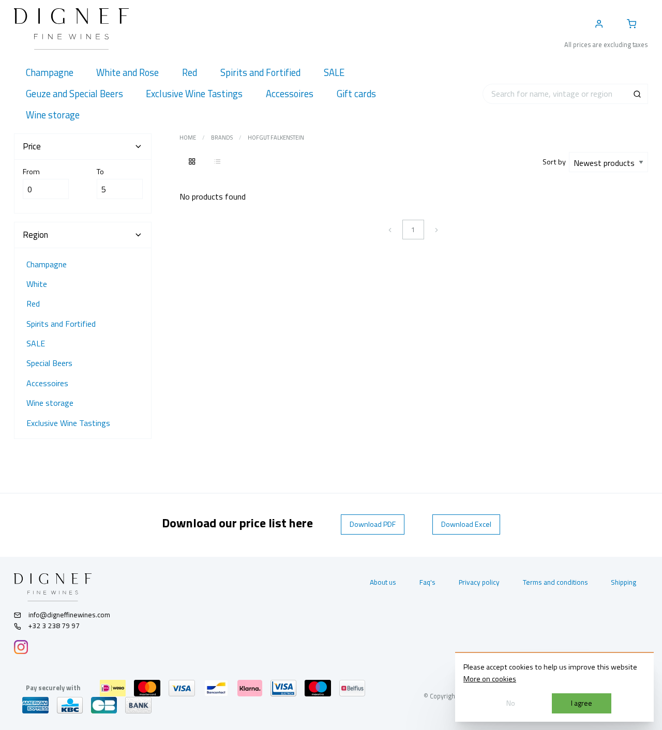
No (510, 703)
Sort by (556, 162)
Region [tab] (35, 234)
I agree (581, 703)
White (36, 284)
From (31, 171)
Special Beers (49, 363)
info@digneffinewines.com (69, 615)
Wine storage (49, 403)
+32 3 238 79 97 (53, 625)
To (100, 171)
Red (33, 303)
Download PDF (373, 524)
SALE (35, 343)
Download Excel (466, 524)
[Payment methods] (113, 688)
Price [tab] (32, 146)
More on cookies (489, 679)
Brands (222, 137)
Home (187, 137)
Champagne (46, 264)
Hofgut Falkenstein (276, 137)
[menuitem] (49, 72)
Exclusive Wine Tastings (68, 423)
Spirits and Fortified (61, 323)
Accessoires (47, 383)
